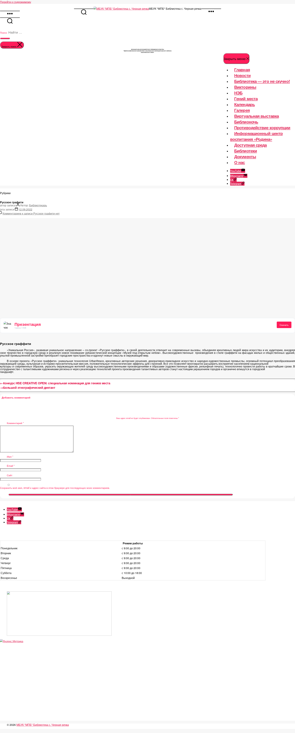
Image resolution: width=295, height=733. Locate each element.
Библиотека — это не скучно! (262, 81)
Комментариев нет (31, 213)
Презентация (28, 324)
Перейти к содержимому (15, 2)
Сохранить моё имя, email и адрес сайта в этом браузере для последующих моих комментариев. (55, 487)
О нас (239, 162)
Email (11, 466)
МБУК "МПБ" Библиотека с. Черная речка (42, 725)
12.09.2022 (25, 209)
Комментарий (15, 423)
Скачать (284, 325)
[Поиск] (84, 8)
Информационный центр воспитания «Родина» (256, 136)
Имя (10, 456)
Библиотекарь (38, 205)
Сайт (9, 475)
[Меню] (211, 8)
